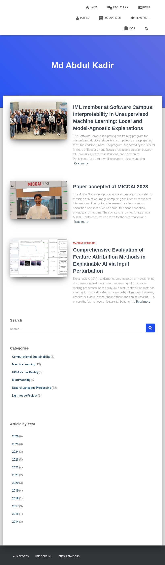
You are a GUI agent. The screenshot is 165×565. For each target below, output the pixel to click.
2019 (15, 490)
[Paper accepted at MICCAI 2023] (38, 200)
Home (94, 7)
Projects (119, 7)
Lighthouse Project (24, 395)
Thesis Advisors (69, 556)
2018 (15, 498)
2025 (15, 444)
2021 (15, 475)
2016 (15, 514)
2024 (15, 451)
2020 (15, 483)
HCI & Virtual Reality (25, 372)
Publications (112, 17)
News (146, 7)
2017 (15, 506)
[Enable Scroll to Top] (157, 557)
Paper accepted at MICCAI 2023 (110, 186)
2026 (15, 436)
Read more (81, 163)
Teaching (141, 17)
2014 (15, 521)
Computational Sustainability (31, 356)
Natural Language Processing (31, 387)
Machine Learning (84, 243)
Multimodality (21, 379)
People (84, 17)
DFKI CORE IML (43, 556)
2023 (15, 459)
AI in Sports (21, 556)
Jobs (132, 28)
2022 (15, 467)
